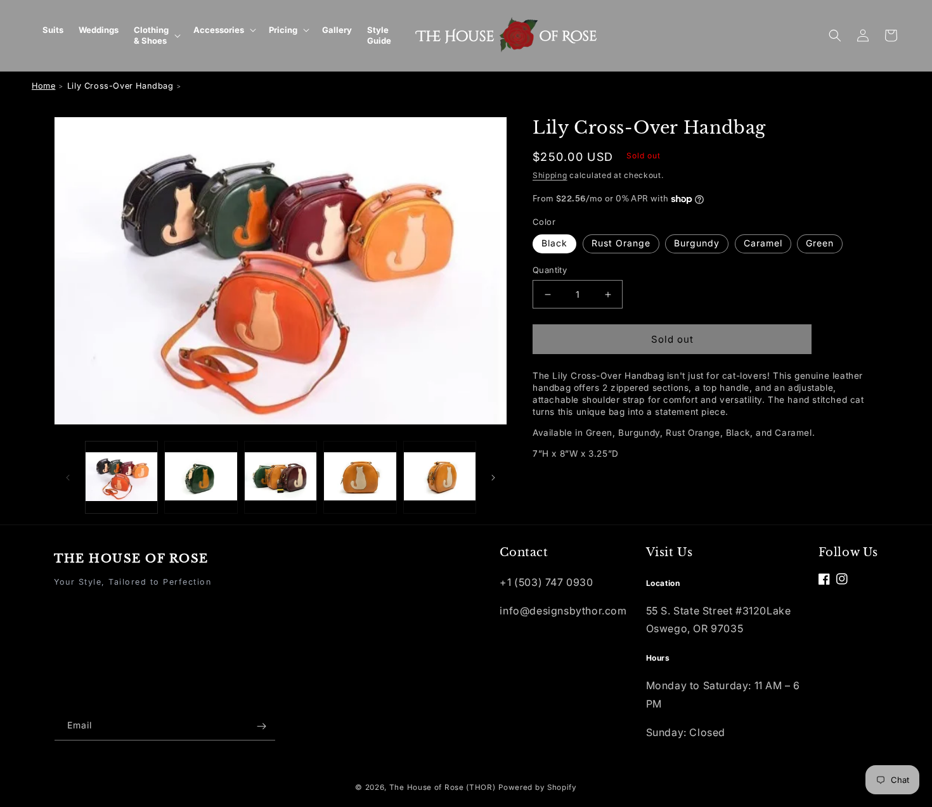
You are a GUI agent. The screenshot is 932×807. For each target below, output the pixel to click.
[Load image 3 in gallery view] (280, 477)
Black (554, 243)
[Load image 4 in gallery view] (359, 477)
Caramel (763, 243)
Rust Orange (621, 243)
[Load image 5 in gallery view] (439, 477)
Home (43, 86)
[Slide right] (493, 478)
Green (820, 243)
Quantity (550, 270)
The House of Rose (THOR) (442, 787)
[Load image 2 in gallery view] (200, 477)
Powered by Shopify (537, 787)
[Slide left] (68, 478)
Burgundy (697, 243)
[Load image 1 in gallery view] (121, 477)
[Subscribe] (261, 726)
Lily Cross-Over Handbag (120, 86)
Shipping (550, 175)
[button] (156, 35)
